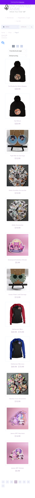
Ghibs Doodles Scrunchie (17, 190)
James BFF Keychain (17, 433)
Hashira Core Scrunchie (17, 399)
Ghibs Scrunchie (17, 225)
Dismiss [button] (21, 2)
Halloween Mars (17, 329)
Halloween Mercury (17, 364)
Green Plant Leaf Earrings (17, 294)
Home (3, 32)
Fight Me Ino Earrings (17, 156)
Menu (7, 27)
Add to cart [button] (17, 143)
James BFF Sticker (17, 468)
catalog (23, 27)
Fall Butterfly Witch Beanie (17, 86)
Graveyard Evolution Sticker (17, 260)
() (10, 18)
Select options (17, 73)
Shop (9, 32)
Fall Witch (17, 121)
